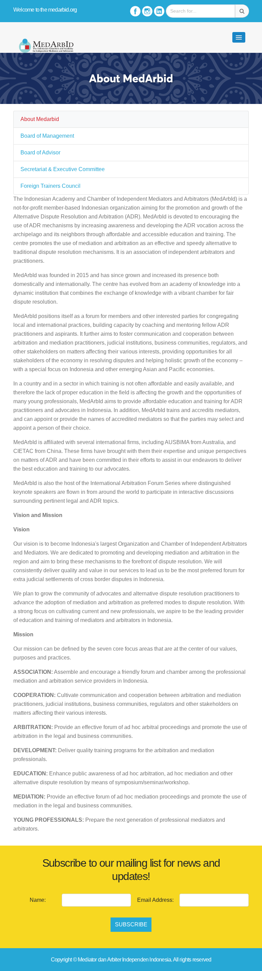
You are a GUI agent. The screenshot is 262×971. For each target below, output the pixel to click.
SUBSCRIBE (131, 924)
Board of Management (47, 136)
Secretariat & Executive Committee (62, 169)
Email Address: (155, 900)
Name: (38, 900)
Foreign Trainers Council (50, 186)
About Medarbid (39, 119)
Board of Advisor (40, 152)
